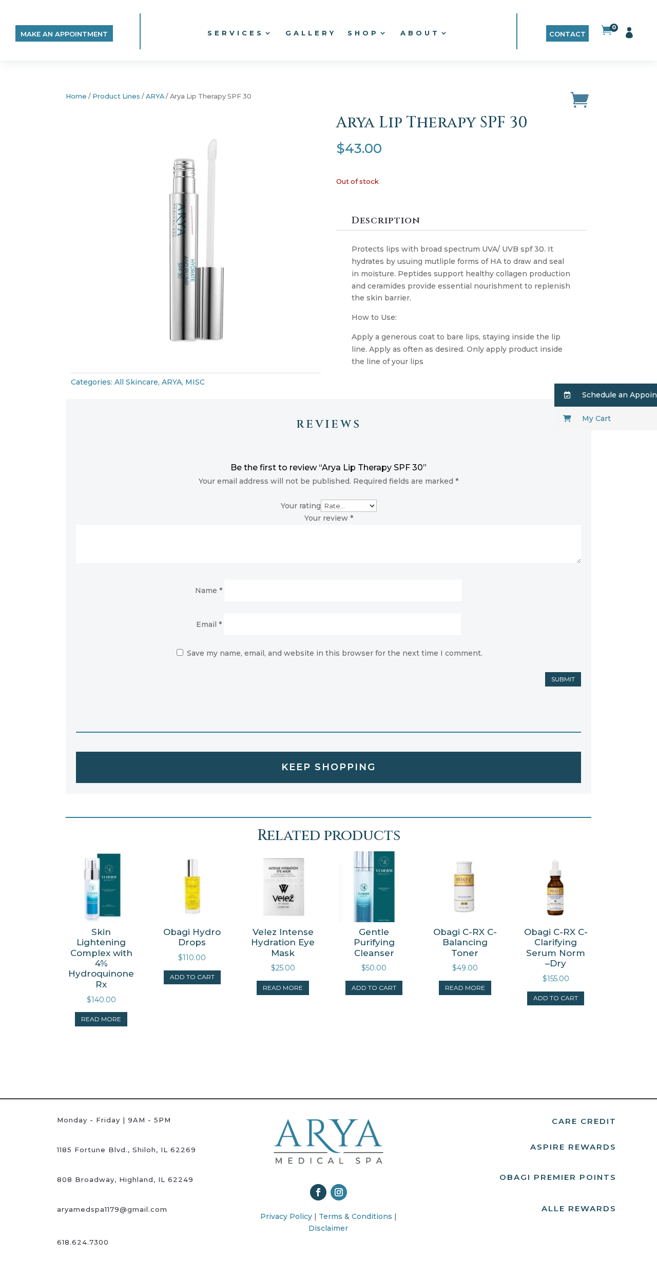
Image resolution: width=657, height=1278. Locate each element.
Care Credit (584, 1121)
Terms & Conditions (355, 1216)
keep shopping (328, 767)
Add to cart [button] (192, 977)
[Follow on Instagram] (339, 1192)
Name (208, 590)
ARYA (155, 96)
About (420, 33)
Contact (567, 34)
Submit (563, 679)
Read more (101, 1019)
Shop (363, 33)
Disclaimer (328, 1228)
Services (235, 33)
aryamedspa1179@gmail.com (112, 1209)
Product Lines (116, 96)
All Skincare (136, 382)
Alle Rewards (579, 1208)
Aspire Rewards (573, 1147)
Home (76, 96)
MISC (195, 382)
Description (386, 220)
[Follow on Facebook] (318, 1192)
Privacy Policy (286, 1216)
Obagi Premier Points (557, 1177)
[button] (605, 395)
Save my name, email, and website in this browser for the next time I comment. (334, 653)
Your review (328, 518)
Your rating (301, 505)
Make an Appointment (64, 34)
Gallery (310, 33)
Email (209, 624)
